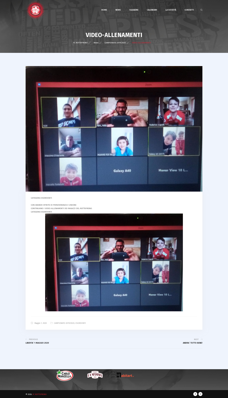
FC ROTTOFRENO (40, 394)
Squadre (133, 10)
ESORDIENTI (80, 323)
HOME (104, 10)
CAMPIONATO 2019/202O (64, 323)
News (118, 10)
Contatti (189, 10)
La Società (170, 10)
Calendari (152, 10)
